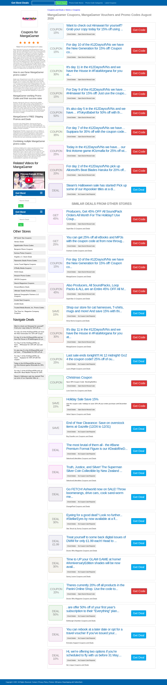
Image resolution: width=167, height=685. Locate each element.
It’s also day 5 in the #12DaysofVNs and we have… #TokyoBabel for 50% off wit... (29, 351)
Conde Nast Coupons (22, 300)
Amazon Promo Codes (22, 275)
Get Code (139, 30)
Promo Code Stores (76, 3)
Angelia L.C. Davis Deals (23, 257)
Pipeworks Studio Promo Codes (25, 260)
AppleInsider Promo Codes (24, 245)
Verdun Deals (19, 242)
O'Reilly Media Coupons (22, 268)
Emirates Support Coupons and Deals (79, 643)
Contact (34, 682)
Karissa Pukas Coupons (22, 253)
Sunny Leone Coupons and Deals (78, 576)
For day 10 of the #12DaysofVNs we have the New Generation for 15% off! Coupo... (29, 332)
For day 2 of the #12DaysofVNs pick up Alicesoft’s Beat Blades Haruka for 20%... (29, 371)
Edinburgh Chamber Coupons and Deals (81, 621)
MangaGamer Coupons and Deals (78, 276)
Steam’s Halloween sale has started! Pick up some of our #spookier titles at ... (29, 377)
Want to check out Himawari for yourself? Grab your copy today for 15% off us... (29, 327)
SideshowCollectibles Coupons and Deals (81, 458)
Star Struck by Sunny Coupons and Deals (81, 528)
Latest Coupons (110, 3)
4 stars (34, 42)
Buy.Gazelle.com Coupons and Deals (79, 436)
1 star (21, 42)
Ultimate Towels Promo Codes (25, 291)
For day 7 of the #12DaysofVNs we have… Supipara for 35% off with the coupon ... (27, 357)
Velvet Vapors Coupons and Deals (78, 414)
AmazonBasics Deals (21, 287)
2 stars (25, 42)
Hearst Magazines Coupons (24, 283)
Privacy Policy (43, 682)
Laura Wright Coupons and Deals (78, 369)
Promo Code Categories (94, 3)
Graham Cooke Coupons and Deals (79, 251)
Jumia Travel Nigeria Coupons (25, 264)
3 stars (29, 42)
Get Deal (138, 189)
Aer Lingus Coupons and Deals (77, 665)
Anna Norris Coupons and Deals (78, 321)
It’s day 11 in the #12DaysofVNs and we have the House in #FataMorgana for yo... (29, 338)
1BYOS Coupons (20, 279)
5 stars (38, 42)
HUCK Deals (18, 272)
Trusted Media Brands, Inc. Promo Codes (29, 307)
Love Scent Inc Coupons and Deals (79, 390)
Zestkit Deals (19, 304)
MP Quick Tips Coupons (22, 238)
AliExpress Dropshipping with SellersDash (68, 682)
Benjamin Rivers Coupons (23, 249)
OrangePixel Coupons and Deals (78, 506)
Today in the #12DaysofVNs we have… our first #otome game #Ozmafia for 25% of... (29, 365)
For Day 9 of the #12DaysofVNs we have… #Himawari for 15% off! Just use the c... (28, 344)
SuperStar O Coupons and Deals (78, 228)
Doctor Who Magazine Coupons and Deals (81, 551)
